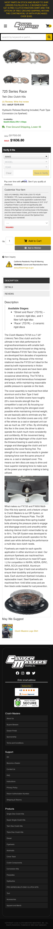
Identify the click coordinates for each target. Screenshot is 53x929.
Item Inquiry (10, 256)
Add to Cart (34, 241)
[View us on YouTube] (28, 673)
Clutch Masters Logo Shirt (26, 630)
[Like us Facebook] (17, 673)
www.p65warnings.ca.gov (24, 267)
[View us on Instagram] (22, 673)
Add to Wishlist (34, 247)
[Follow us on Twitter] (33, 673)
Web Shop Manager (38, 925)
